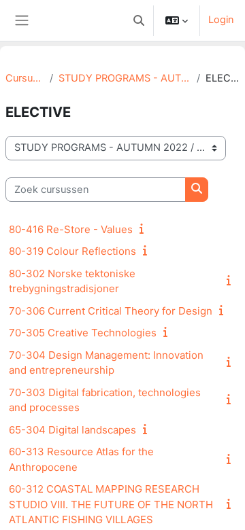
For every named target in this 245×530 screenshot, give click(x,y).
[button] (138, 20)
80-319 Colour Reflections (72, 251)
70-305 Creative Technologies (83, 332)
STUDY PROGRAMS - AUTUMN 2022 (125, 78)
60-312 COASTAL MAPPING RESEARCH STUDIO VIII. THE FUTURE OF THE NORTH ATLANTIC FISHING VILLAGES (111, 504)
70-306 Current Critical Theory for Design (110, 310)
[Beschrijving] (144, 229)
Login (221, 20)
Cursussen (24, 78)
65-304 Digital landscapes (72, 429)
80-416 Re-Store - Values (71, 229)
